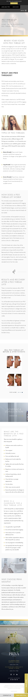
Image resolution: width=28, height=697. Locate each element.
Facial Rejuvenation (15, 24)
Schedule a (14, 631)
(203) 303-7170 (6, 7)
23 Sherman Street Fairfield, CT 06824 (14, 661)
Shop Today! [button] (14, 3)
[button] (11, 674)
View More (13, 392)
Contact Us (13, 416)
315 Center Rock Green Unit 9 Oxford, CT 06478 (14, 667)
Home (4, 24)
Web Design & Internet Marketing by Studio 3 (14, 686)
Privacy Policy (14, 691)
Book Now (16, 7)
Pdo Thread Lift (8, 26)
